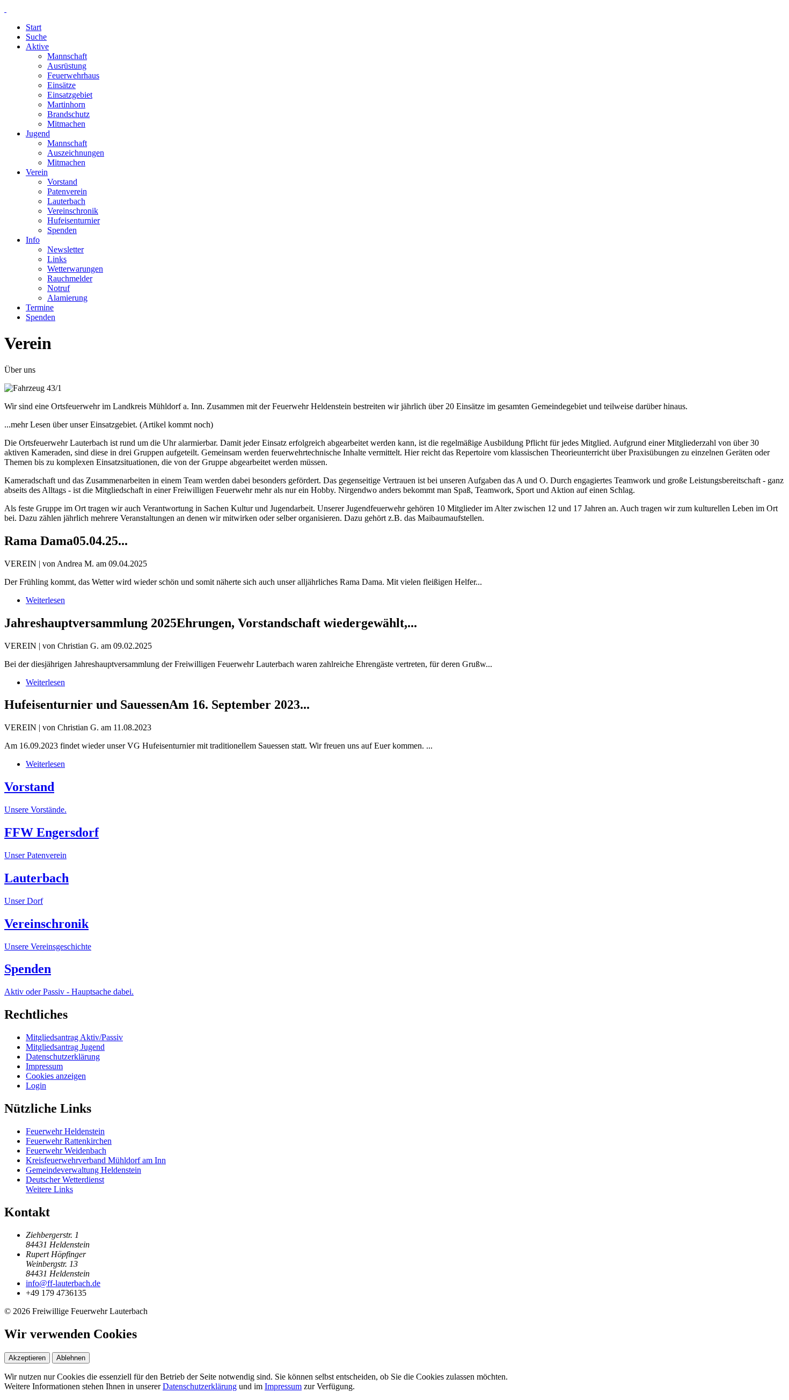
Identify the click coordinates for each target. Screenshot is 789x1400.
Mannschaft (67, 56)
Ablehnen (70, 1358)
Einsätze (61, 85)
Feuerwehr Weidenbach (66, 1150)
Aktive (37, 46)
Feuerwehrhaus (73, 75)
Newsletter (65, 249)
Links (57, 259)
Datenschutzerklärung (63, 1056)
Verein (37, 172)
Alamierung (67, 297)
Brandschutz (68, 114)
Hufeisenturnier (73, 220)
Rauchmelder (69, 278)
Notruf (58, 288)
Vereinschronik (72, 210)
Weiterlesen (45, 600)
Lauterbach (66, 201)
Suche (36, 36)
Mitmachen (66, 123)
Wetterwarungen (75, 268)
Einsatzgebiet (69, 94)
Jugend (38, 133)
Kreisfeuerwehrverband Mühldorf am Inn (96, 1160)
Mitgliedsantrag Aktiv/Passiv (74, 1037)
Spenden (62, 230)
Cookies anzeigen (56, 1075)
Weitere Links (49, 1189)
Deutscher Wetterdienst (65, 1179)
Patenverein (67, 191)
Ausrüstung (66, 65)
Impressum (44, 1066)
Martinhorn (66, 104)
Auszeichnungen (75, 152)
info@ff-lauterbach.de (63, 1283)
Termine (40, 307)
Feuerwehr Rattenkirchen (69, 1140)
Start (33, 27)
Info (33, 239)
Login (36, 1085)
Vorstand (62, 181)
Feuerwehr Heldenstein (65, 1131)
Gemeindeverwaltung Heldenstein (83, 1169)
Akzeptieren (27, 1358)
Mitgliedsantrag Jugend (65, 1046)
